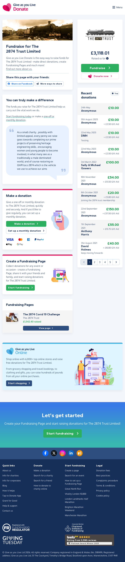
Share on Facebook (22, 83)
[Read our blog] (80, 454)
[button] (107, 58)
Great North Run (73, 488)
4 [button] (105, 262)
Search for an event (74, 475)
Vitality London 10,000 (75, 493)
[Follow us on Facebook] (45, 454)
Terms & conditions (105, 485)
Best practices (103, 475)
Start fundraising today (18, 116)
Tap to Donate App (11, 495)
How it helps (8, 490)
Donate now (101, 76)
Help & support (9, 505)
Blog (4, 485)
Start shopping (17, 383)
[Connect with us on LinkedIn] (71, 454)
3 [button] (99, 262)
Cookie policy (102, 495)
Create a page (72, 470)
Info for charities (10, 475)
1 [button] (90, 262)
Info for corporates (11, 480)
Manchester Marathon (76, 515)
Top (116, 93)
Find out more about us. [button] (19, 68)
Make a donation (24, 223)
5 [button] (110, 262)
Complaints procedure (107, 480)
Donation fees (103, 470)
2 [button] (94, 262)
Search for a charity (43, 475)
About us (6, 470)
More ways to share (51, 83)
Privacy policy (103, 490)
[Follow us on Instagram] (62, 454)
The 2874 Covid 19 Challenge (41, 314)
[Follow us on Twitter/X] (54, 454)
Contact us (7, 510)
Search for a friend (43, 480)
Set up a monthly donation (24, 230)
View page (45, 328)
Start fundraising (18, 287)
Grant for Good (9, 500)
